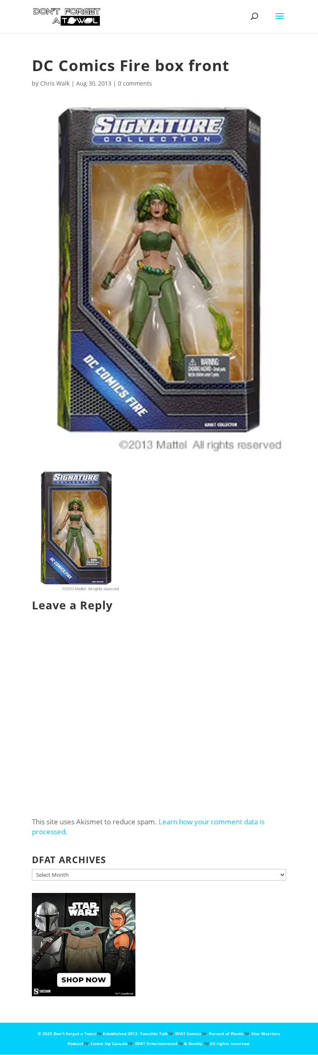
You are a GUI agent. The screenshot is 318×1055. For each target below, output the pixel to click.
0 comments (135, 83)
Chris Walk (55, 83)
